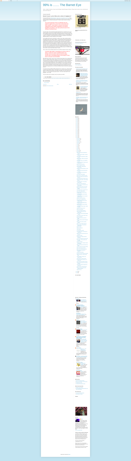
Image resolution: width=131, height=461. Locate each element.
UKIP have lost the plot (80, 209)
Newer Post (44, 84)
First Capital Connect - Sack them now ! (82, 189)
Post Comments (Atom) (50, 85)
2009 (77, 271)
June (77, 145)
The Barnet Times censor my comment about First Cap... (82, 196)
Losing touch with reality (80, 252)
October (78, 140)
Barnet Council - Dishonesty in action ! (82, 175)
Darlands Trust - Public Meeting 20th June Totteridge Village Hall (83, 349)
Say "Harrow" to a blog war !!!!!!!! (81, 199)
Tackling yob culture (79, 235)
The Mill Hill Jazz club (79, 382)
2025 (77, 119)
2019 (77, 126)
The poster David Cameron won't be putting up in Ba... (82, 200)
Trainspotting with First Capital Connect (82, 178)
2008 (77, 272)
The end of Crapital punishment (81, 210)
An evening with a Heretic (80, 230)
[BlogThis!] (47, 76)
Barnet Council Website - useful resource (81, 381)
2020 (77, 125)
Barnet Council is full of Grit (80, 164)
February (78, 150)
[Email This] (46, 76)
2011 (77, 136)
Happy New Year (79, 269)
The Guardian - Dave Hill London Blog (81, 356)
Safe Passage (79, 229)
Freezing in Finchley (79, 241)
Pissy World (82, 371)
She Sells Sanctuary (79, 216)
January (78, 151)
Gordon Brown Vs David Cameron (81, 258)
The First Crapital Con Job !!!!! (81, 165)
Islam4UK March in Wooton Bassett (82, 266)
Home (58, 84)
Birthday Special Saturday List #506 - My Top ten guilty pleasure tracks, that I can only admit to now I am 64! (84, 74)
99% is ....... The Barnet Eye (62, 5)
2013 (77, 133)
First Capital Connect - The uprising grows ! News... (82, 182)
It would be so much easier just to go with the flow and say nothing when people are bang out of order (82, 81)
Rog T (82, 419)
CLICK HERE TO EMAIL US (79, 43)
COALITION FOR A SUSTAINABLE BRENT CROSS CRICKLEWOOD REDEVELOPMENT (81, 337)
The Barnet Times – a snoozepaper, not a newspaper (83, 364)
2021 (77, 124)
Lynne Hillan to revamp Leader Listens (82, 215)
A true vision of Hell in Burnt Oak (81, 183)
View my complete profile (78, 430)
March (78, 149)
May (77, 146)
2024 (77, 120)
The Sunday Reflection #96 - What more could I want (84, 87)
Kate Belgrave (78, 313)
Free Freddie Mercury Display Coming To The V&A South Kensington (83, 300)
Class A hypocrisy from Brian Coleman (82, 261)
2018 (77, 127)
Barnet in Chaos (79, 226)
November (78, 139)
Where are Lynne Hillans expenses (82, 223)
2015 (77, 131)
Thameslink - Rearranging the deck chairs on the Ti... (82, 202)
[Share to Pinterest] (50, 76)
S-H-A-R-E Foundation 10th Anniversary (82, 238)
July (77, 144)
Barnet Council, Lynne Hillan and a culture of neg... (81, 192)
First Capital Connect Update (81, 174)
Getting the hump (78, 92)
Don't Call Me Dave (79, 370)
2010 (77, 137)
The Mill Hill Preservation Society (80, 383)
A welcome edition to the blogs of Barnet (82, 246)
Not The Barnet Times (79, 362)
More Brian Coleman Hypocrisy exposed (82, 253)
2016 (77, 130)
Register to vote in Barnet (79, 387)
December (78, 138)
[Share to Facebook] (49, 76)
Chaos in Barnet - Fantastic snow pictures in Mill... (81, 257)
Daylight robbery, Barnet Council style (82, 186)
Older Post (70, 84)
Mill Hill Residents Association (80, 380)
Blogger (69, 454)
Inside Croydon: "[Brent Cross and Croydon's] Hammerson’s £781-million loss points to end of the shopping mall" (84, 340)
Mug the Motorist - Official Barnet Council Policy (81, 167)
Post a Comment (46, 82)
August (78, 143)
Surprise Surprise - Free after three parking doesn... (81, 225)
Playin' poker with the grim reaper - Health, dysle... (81, 212)
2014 (77, 132)
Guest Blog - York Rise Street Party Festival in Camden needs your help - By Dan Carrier (82, 98)
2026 (77, 118)
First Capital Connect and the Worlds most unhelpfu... (82, 194)
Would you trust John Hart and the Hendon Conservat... (81, 268)
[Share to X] (48, 76)
